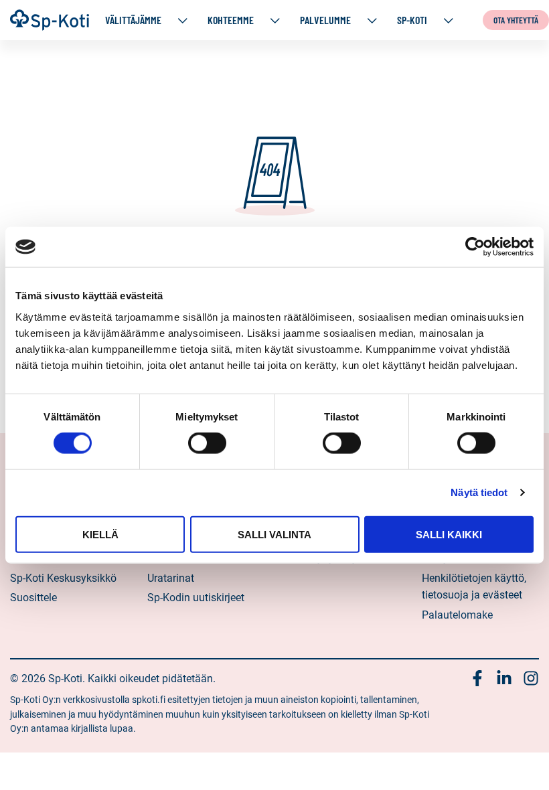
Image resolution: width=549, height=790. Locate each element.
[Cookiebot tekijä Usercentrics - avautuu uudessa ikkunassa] (475, 247)
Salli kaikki (449, 534)
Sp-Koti (412, 19)
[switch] (207, 443)
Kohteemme (231, 19)
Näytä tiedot (479, 492)
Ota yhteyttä (515, 19)
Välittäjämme (133, 19)
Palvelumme (325, 19)
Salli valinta (274, 534)
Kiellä (100, 534)
